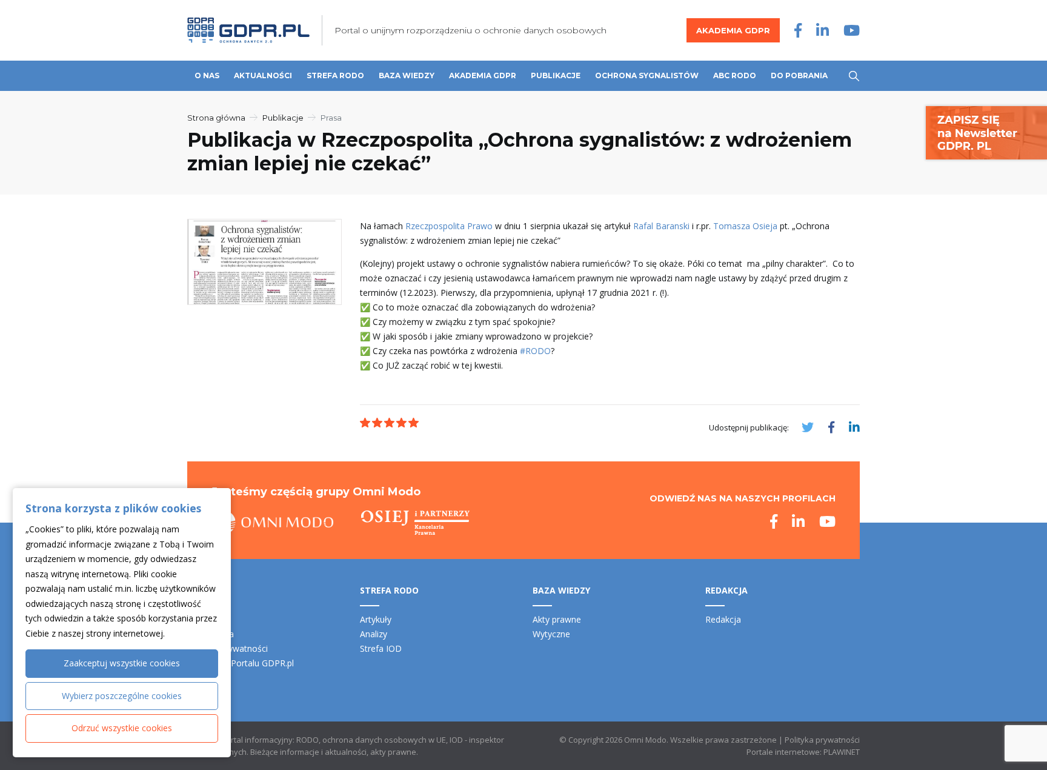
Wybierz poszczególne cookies (122, 695)
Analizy (373, 634)
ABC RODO (734, 75)
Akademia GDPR (733, 30)
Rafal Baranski (661, 226)
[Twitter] (808, 427)
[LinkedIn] (822, 30)
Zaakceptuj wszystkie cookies (122, 663)
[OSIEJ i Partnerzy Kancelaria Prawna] (415, 523)
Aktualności (263, 75)
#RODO (535, 351)
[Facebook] (798, 30)
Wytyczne (551, 634)
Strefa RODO (335, 75)
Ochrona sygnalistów (647, 75)
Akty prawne (557, 619)
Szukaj (854, 76)
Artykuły (375, 619)
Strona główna (216, 117)
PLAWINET (841, 751)
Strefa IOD (381, 648)
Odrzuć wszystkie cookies (121, 728)
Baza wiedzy (406, 75)
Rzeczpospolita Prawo (449, 226)
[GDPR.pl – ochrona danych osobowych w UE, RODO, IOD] (248, 30)
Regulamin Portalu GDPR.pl (240, 663)
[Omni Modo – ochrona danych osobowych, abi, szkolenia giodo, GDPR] (272, 523)
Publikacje (555, 75)
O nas (206, 75)
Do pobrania (799, 75)
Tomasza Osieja (745, 226)
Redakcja (723, 619)
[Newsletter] (986, 132)
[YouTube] (851, 30)
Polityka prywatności (822, 739)
